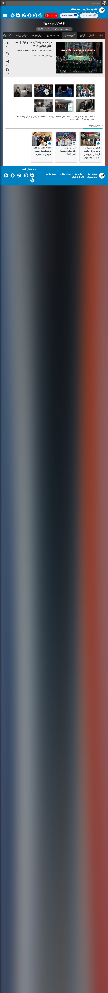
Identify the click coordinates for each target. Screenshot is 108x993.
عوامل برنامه (21, 35)
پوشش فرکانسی (87, 15)
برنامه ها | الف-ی (67, 15)
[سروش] (29, 16)
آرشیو (82, 35)
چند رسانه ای (53, 35)
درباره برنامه (37, 35)
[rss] (12, 16)
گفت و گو (7, 35)
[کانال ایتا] (35, 16)
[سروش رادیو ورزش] (12, 176)
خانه (101, 35)
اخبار (92, 35)
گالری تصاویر (69, 35)
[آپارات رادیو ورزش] (19, 176)
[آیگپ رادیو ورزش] (6, 176)
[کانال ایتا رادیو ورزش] (25, 176)
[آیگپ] (40, 16)
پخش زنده (53, 15)
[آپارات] (24, 16)
